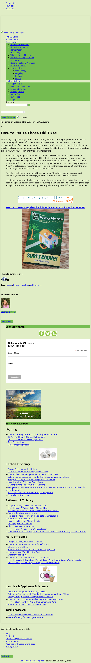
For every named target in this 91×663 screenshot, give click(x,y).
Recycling (19, 73)
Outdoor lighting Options (19, 444)
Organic (13, 99)
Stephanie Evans (8, 312)
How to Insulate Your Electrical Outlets (25, 552)
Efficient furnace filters (18, 547)
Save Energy (20, 70)
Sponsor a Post (12, 39)
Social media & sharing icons (33, 660)
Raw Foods (15, 97)
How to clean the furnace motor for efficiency (28, 544)
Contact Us (11, 3)
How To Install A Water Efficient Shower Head (28, 508)
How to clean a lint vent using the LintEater (27, 604)
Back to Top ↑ (7, 321)
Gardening (15, 52)
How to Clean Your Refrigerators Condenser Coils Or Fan (33, 474)
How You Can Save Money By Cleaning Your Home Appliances (35, 599)
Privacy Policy (12, 646)
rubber (33, 285)
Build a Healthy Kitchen (20, 86)
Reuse (18, 78)
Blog (8, 633)
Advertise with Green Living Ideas (20, 644)
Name (10, 364)
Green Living (11, 42)
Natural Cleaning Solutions (22, 57)
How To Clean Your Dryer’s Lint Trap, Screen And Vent (32, 602)
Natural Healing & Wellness (22, 63)
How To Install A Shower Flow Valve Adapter (27, 529)
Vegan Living (16, 83)
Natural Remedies (18, 65)
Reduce (18, 76)
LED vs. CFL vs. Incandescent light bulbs (25, 439)
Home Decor (16, 50)
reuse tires (24, 285)
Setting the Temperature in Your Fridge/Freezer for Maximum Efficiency (39, 477)
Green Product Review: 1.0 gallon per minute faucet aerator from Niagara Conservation (47, 531)
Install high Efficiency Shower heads (24, 521)
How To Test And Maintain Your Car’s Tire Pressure (30, 614)
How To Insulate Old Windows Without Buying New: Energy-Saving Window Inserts (44, 560)
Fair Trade (14, 60)
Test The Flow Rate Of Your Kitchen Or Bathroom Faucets (33, 510)
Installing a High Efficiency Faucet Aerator (26, 482)
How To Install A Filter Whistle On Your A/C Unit (29, 557)
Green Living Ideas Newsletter (19, 638)
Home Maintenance (19, 47)
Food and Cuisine (18, 89)
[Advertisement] (45, 24)
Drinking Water (17, 91)
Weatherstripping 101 (17, 554)
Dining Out (15, 94)
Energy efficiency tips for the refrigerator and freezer (31, 479)
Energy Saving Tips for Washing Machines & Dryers (30, 596)
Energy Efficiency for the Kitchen (22, 469)
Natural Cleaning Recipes (19, 495)
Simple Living (16, 68)
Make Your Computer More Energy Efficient (27, 591)
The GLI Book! (12, 36)
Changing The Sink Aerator (20, 523)
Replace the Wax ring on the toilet (23, 513)
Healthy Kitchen (13, 81)
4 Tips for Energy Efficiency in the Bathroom (27, 505)
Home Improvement (19, 44)
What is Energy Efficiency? (21, 55)
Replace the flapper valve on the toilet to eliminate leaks (33, 516)
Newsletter (10, 6)
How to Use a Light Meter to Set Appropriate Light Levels (33, 434)
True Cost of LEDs (16, 442)
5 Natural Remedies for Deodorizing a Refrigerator (30, 492)
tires (39, 285)
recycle (9, 285)
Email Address (14, 353)
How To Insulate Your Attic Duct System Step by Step (31, 549)
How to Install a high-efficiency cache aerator (28, 471)
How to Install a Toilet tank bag (21, 518)
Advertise (10, 8)
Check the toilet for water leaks (22, 526)
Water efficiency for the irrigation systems (27, 617)
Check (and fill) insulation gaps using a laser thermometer (33, 562)
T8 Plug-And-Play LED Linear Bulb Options (26, 437)
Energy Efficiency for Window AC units (25, 541)
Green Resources (8, 117)
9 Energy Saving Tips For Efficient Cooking (26, 484)
